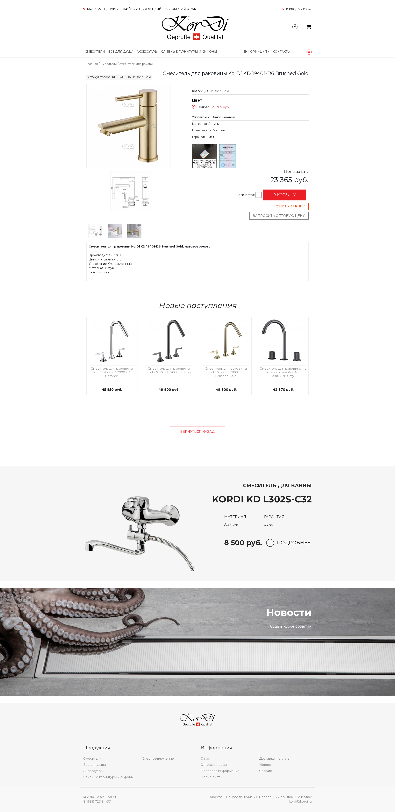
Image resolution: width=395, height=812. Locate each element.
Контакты (281, 51)
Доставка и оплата (274, 758)
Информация (255, 51)
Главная (92, 64)
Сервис (265, 771)
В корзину (284, 195)
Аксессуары (147, 51)
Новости (266, 765)
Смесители (95, 51)
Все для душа (120, 51)
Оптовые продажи (216, 765)
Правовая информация (220, 771)
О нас (205, 758)
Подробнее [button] (293, 543)
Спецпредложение (158, 758)
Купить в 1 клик (290, 206)
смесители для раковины (138, 64)
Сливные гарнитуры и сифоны (189, 51)
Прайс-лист (210, 777)
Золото (203, 107)
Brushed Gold (219, 91)
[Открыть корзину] (308, 27)
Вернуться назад (197, 432)
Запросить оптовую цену (279, 216)
